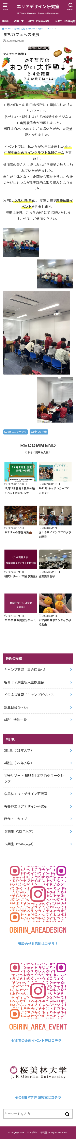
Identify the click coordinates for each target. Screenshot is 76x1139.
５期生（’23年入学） (19, 831)
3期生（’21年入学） (19, 750)
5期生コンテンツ (17, 431)
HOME (5, 21)
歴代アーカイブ (15, 819)
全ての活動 (40, 431)
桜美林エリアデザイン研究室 (25, 794)
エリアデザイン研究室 (38, 6)
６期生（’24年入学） (19, 844)
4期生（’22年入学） (39, 21)
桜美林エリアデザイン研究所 (25, 806)
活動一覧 (19, 21)
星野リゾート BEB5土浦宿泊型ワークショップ (35, 778)
